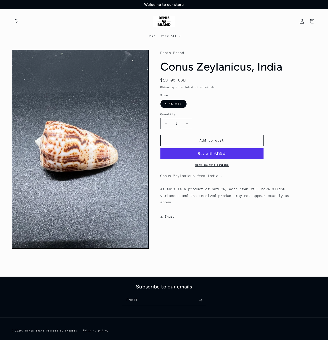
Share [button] (169, 217)
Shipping (167, 87)
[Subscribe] (201, 300)
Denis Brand (34, 330)
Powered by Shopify (61, 330)
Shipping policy (96, 330)
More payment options (212, 165)
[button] (17, 21)
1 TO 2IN (173, 104)
